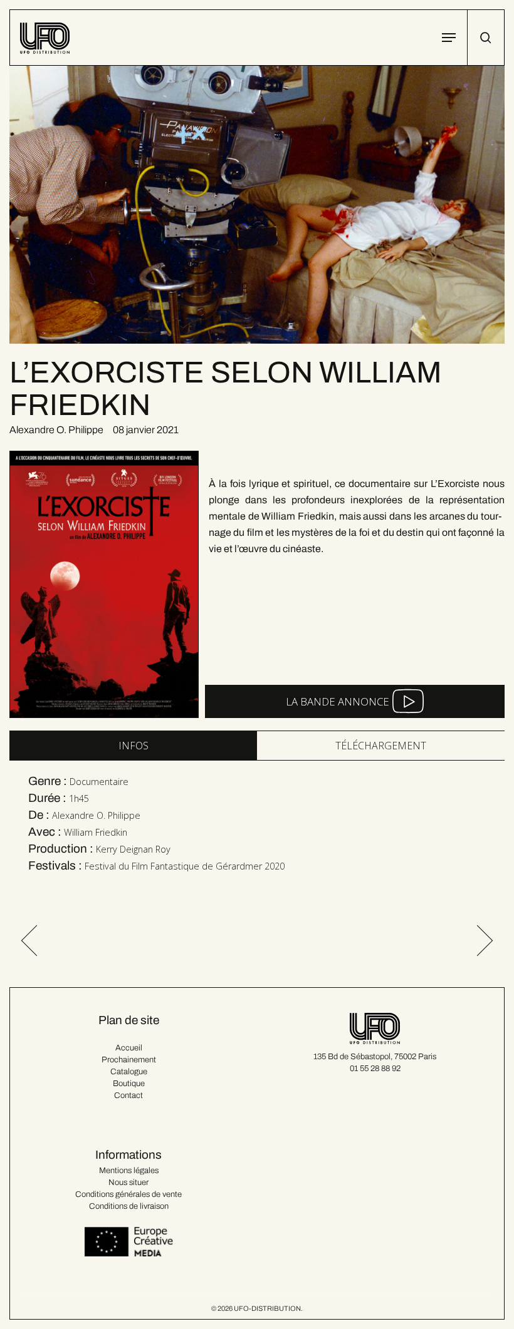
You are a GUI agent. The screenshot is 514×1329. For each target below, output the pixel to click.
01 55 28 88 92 (375, 1068)
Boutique (129, 1083)
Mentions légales (129, 1170)
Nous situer (128, 1182)
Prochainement (129, 1059)
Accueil (128, 1048)
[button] (449, 37)
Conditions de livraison (129, 1206)
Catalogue (128, 1071)
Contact (128, 1095)
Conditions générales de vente (128, 1194)
